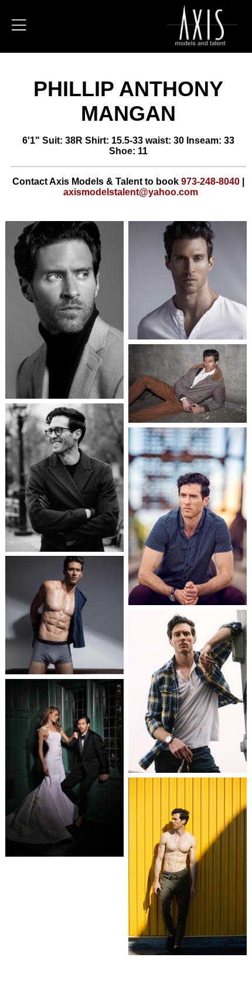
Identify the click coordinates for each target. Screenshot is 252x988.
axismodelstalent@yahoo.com (130, 192)
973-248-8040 (210, 181)
